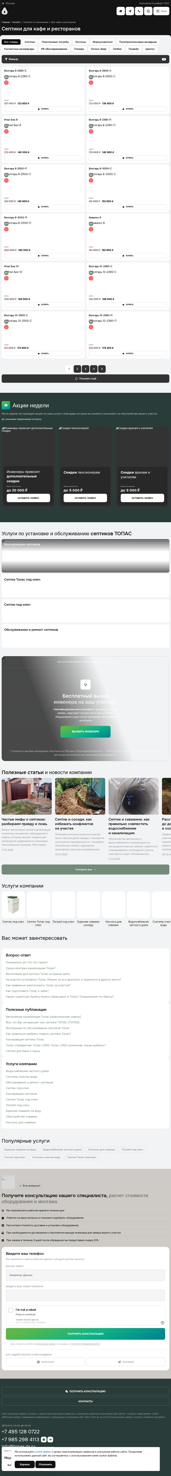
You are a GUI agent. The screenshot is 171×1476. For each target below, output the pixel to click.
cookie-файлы (42, 1451)
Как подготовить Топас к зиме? (27, 991)
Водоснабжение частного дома (27, 1071)
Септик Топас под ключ (22, 1099)
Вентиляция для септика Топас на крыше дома (38, 974)
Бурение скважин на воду (23, 1111)
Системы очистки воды (21, 1077)
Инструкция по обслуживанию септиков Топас (37, 1028)
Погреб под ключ (17, 1105)
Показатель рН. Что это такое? (27, 962)
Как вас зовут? (15, 1266)
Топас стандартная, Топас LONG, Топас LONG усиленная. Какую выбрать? (56, 1045)
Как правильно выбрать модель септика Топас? (38, 1034)
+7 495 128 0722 (21, 1431)
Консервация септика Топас (25, 1039)
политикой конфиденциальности (85, 1344)
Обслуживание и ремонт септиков (29, 1082)
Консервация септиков (21, 1094)
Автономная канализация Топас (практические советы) (43, 1017)
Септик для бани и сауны (23, 1051)
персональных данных (46, 1344)
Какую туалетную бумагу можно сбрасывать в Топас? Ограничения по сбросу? (60, 996)
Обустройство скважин (21, 1116)
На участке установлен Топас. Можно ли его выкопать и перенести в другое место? (63, 979)
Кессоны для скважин (21, 1122)
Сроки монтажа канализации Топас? (31, 968)
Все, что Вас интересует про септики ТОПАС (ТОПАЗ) (42, 1022)
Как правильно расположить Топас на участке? (38, 985)
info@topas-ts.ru (18, 1446)
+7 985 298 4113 (20, 1439)
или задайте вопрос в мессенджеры (29, 1354)
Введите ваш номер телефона (24, 1286)
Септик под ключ (17, 1088)
